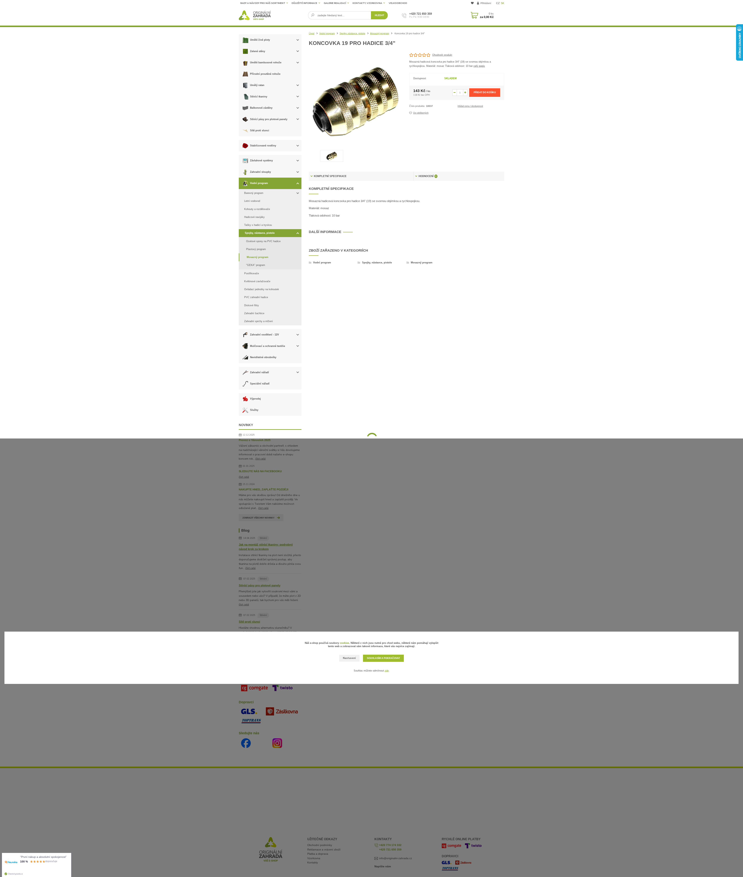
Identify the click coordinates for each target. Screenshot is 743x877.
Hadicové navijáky (254, 217)
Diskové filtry (251, 305)
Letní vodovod (252, 200)
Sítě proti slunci (259, 130)
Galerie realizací (335, 3)
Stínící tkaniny (258, 96)
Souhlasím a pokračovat (383, 658)
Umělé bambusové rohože (265, 62)
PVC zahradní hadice (256, 297)
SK (502, 3)
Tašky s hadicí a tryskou (258, 225)
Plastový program (256, 249)
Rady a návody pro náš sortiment (262, 3)
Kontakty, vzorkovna (367, 3)
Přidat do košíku (485, 92)
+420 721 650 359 (420, 13)
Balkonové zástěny (261, 107)
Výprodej (255, 398)
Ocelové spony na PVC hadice (263, 241)
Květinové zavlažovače (257, 281)
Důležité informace (304, 3)
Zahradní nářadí (259, 372)
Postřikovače (251, 273)
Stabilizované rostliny (263, 145)
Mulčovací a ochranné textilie (267, 346)
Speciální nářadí (260, 383)
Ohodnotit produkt (442, 54)
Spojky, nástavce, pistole (260, 232)
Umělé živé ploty (260, 39)
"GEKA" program (255, 265)
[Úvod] (272, 15)
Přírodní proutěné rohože (265, 73)
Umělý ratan (257, 85)
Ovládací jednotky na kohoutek (261, 289)
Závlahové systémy (261, 160)
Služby (254, 409)
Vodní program (259, 183)
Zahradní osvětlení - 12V (264, 334)
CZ (498, 3)
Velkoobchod (398, 3)
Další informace (325, 232)
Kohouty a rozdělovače (257, 209)
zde (387, 670)
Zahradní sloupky (260, 171)
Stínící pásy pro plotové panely (268, 119)
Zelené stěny (257, 51)
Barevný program (253, 193)
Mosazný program (257, 257)
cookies (344, 642)
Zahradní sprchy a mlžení (258, 321)
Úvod (311, 33)
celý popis (479, 65)
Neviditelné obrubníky (263, 357)
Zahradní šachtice (254, 313)
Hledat (379, 15)
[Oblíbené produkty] (472, 3)
